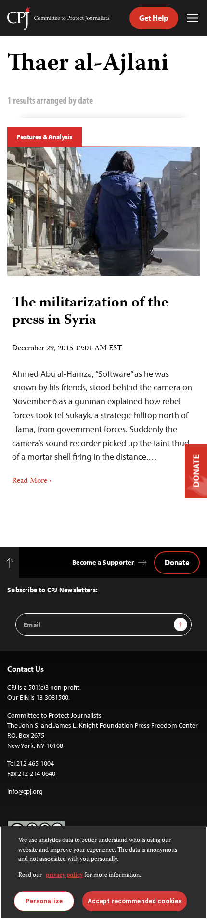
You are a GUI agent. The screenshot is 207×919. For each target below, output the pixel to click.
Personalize (44, 901)
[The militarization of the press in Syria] (103, 211)
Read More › (32, 481)
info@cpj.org (25, 791)
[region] (103, 872)
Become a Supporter (103, 562)
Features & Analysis (44, 137)
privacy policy (64, 875)
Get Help (153, 18)
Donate (177, 562)
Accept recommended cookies (134, 901)
